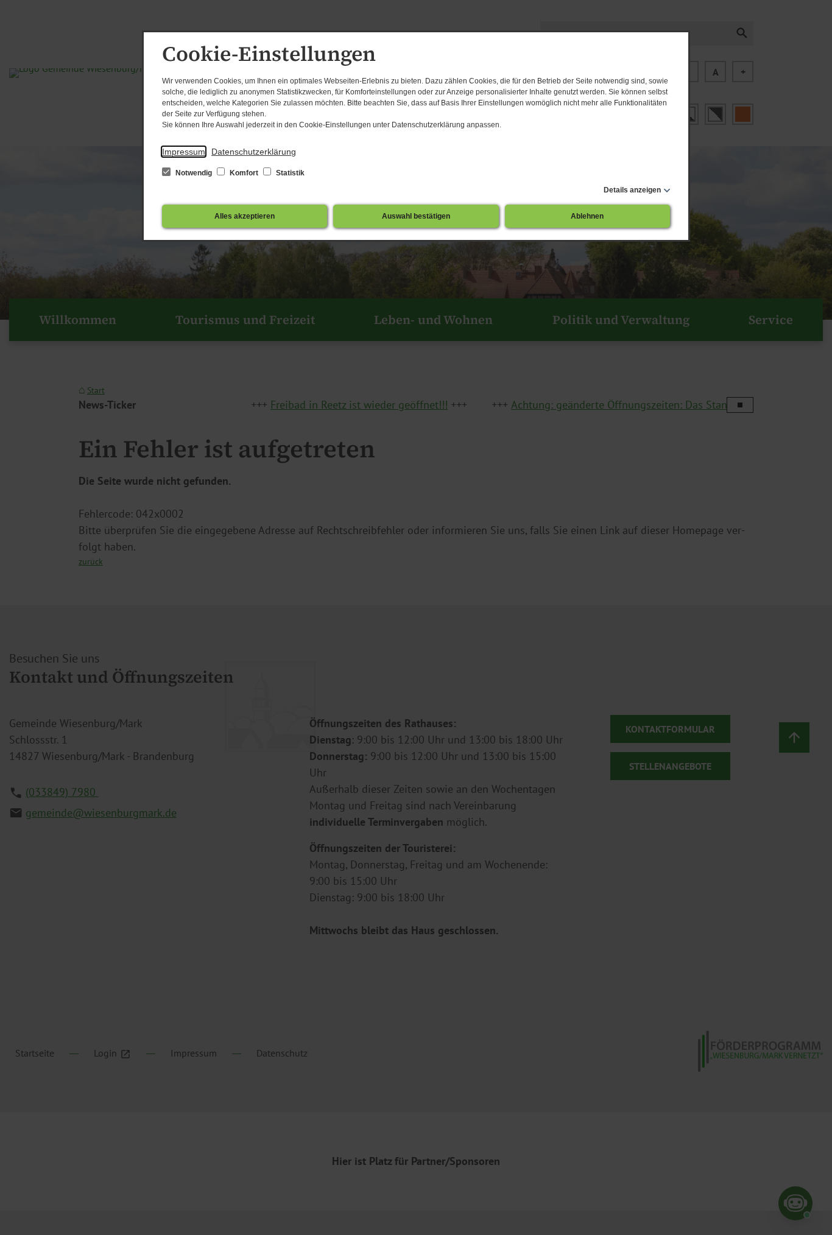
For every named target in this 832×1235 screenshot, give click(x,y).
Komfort (244, 173)
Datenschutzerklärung (253, 152)
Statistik (289, 173)
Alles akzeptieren (244, 216)
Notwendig (194, 173)
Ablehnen (587, 216)
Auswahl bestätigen (416, 216)
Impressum (183, 152)
